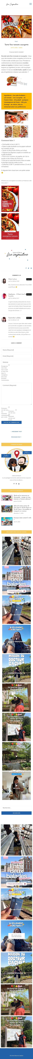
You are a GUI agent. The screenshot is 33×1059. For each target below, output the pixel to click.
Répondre (29, 279)
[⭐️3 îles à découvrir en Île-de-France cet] (16, 609)
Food (16, 41)
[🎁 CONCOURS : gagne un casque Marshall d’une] (16, 551)
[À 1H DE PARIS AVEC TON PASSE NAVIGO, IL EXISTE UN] (16, 668)
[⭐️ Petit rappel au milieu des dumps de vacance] (16, 580)
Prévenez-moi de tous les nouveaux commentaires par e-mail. (4, 413)
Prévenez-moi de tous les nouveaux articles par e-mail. (11, 415)
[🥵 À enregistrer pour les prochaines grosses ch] (16, 785)
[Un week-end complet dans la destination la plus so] (16, 639)
